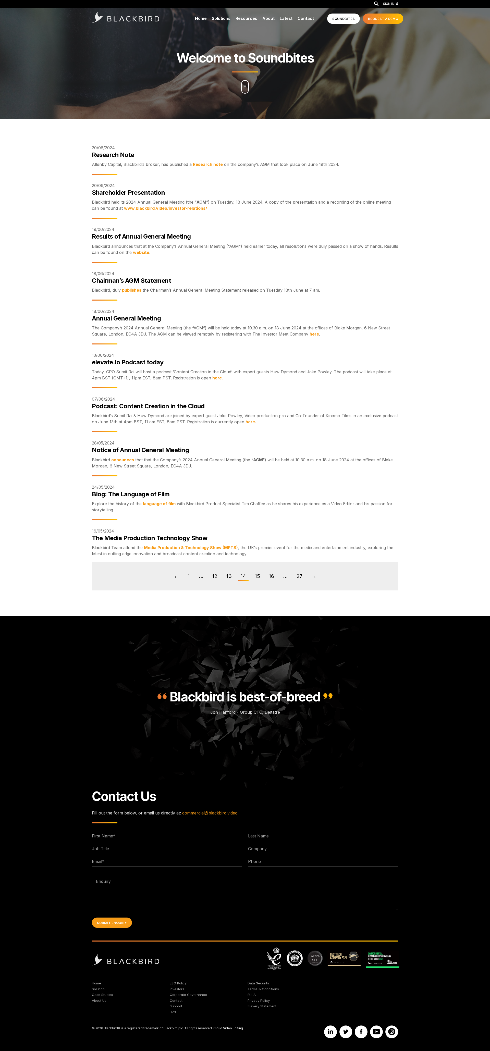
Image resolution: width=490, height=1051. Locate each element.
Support (176, 1006)
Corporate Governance (188, 995)
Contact (306, 18)
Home (201, 18)
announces (122, 459)
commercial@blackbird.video (210, 812)
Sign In (388, 4)
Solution (98, 989)
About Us (99, 1000)
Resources (246, 18)
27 (299, 576)
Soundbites (343, 19)
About (268, 18)
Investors (177, 989)
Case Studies (102, 995)
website (141, 252)
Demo (383, 19)
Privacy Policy (259, 1000)
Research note (208, 164)
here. (217, 377)
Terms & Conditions (263, 989)
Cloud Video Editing (228, 1028)
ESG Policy (178, 983)
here (314, 334)
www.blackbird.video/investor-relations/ (165, 208)
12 (214, 576)
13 (229, 576)
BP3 (173, 1012)
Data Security (258, 983)
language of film (159, 503)
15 (257, 576)
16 (271, 576)
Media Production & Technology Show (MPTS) (191, 547)
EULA (252, 995)
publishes (131, 290)
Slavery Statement (262, 1006)
